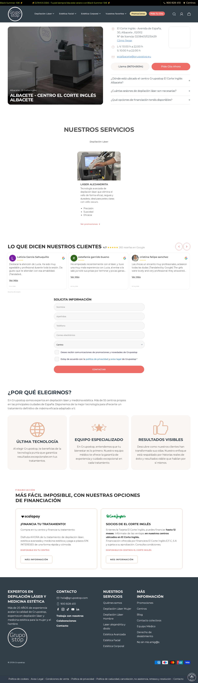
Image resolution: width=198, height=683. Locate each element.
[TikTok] (67, 610)
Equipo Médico (146, 626)
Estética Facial (112, 640)
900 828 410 (173, 2)
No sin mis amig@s (148, 642)
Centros (191, 2)
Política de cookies (19, 679)
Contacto (62, 625)
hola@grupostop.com (74, 597)
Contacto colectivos (149, 620)
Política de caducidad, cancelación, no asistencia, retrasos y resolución (133, 679)
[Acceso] (182, 14)
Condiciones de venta (57, 679)
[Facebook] (58, 610)
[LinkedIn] (77, 610)
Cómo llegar (124, 40)
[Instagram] (63, 610)
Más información (36, 559)
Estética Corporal (113, 646)
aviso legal (115, 359)
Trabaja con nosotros (70, 615)
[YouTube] (72, 610)
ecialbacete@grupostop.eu (134, 56)
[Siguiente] (186, 246)
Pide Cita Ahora (171, 66)
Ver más (13, 280)
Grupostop (20, 662)
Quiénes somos (112, 602)
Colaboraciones (66, 620)
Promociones (145, 602)
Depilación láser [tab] (99, 141)
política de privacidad (97, 359)
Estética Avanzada (114, 634)
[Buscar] (174, 14)
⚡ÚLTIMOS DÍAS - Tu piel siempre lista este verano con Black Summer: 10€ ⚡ (68, 3)
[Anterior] (179, 246)
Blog (140, 614)
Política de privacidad (82, 679)
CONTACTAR (99, 369)
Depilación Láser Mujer (117, 608)
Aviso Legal (37, 679)
